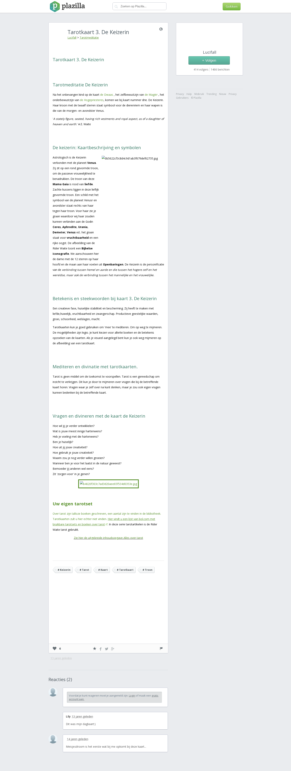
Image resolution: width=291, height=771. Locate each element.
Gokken (231, 6)
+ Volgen (209, 60)
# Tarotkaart (125, 570)
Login (132, 695)
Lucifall (72, 37)
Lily (68, 716)
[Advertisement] (108, 614)
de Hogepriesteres (92, 100)
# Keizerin (64, 570)
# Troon (147, 570)
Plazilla (66, 6)
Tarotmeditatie (89, 37)
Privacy (233, 94)
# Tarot (84, 570)
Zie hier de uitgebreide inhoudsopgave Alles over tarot (108, 538)
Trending (211, 94)
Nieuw (222, 94)
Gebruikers (182, 97)
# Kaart (103, 570)
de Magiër (151, 94)
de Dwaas (106, 94)
